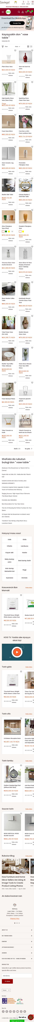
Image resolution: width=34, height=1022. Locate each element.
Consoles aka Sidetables (9, 500)
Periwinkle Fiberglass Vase (24, 164)
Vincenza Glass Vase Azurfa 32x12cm (8, 263)
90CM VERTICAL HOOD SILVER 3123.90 (11, 834)
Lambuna (24, 546)
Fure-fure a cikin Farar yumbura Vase (25, 132)
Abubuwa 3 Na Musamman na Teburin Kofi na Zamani (15, 469)
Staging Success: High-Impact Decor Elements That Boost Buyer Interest (16, 495)
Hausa (4, 990)
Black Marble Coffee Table (8, 299)
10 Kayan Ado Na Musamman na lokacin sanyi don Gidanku (16, 515)
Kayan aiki (9, 553)
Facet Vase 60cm (7, 131)
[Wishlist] (26, 12)
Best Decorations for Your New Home (13, 504)
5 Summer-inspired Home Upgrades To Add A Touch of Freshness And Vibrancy (15, 488)
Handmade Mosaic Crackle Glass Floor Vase (25, 300)
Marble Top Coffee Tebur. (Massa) (7, 365)
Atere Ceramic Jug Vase (7, 164)
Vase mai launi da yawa (24, 67)
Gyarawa (9, 578)
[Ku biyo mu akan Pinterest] (14, 1011)
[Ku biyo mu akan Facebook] (3, 1011)
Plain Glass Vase (7, 66)
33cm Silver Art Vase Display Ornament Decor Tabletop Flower (25, 265)
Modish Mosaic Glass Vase (23, 333)
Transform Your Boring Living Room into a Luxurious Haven (14, 522)
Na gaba (27, 448)
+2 (12, 231)
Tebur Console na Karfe (7, 431)
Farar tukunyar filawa (8, 398)
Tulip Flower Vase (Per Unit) (7, 333)
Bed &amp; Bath (24, 560)
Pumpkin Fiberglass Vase (25, 227)
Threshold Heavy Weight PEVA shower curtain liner (12, 616)
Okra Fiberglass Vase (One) (7, 227)
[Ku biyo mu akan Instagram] (10, 1011)
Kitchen (24, 578)
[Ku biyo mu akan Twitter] (6, 1011)
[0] (30, 12)
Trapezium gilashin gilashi (25, 400)
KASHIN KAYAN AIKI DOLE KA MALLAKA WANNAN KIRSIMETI (14, 482)
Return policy (28, 911)
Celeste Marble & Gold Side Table (24, 195)
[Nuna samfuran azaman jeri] (31, 46)
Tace (6, 46)
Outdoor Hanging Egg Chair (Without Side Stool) (12, 786)
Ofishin (9, 546)
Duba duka (29, 587)
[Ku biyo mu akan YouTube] (17, 1011)
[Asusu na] (23, 12)
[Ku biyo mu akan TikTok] (21, 1011)
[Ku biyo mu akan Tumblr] (24, 1011)
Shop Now (19, 2)
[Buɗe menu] (3, 12)
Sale (9, 539)
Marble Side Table (7, 194)
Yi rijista (7, 981)
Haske (24, 553)
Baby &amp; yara (9, 560)
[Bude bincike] (19, 12)
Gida (24, 539)
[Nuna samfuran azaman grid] (28, 46)
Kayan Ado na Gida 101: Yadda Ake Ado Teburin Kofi (16, 476)
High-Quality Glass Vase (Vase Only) (8, 99)
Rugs (24, 570)
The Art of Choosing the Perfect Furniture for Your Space (17, 509)
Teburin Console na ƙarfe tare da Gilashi (25, 431)
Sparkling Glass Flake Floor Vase (24, 99)
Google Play (17, 23)
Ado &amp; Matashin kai (9, 569)
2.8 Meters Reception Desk (12, 738)
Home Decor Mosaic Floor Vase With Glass (25, 366)
